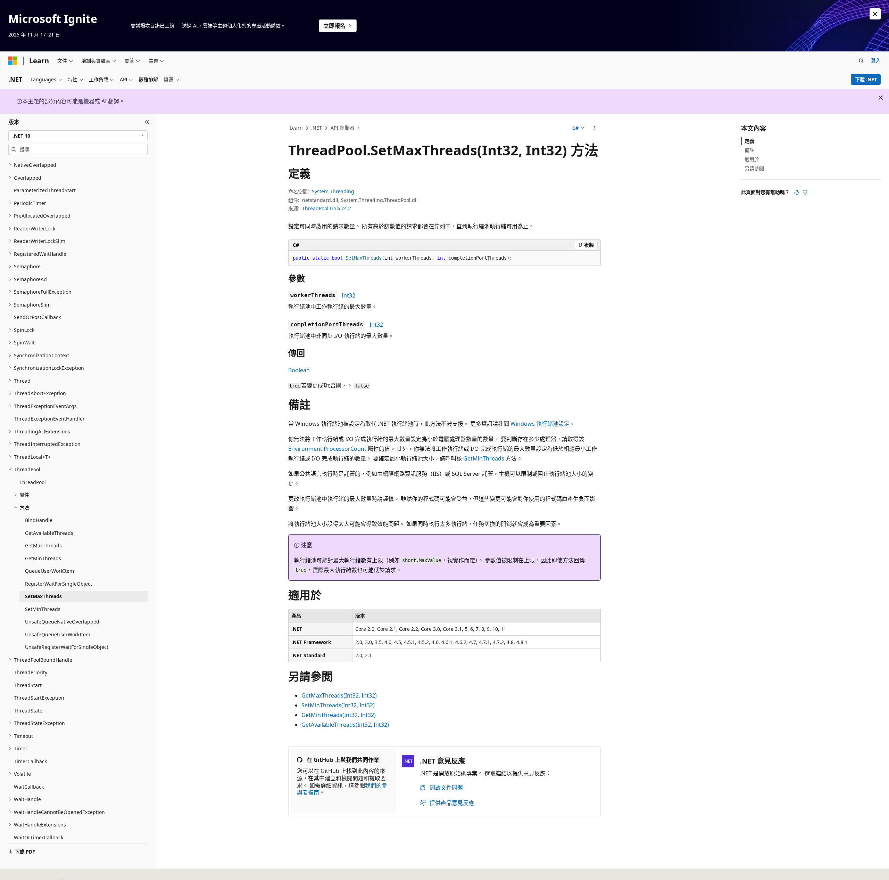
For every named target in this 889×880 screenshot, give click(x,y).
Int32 (348, 295)
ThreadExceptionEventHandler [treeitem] (49, 418)
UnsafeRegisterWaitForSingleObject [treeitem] (66, 647)
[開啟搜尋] (861, 61)
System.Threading (333, 191)
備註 (749, 150)
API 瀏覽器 (342, 127)
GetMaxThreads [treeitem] (43, 545)
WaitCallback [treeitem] (29, 786)
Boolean (299, 370)
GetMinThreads (483, 458)
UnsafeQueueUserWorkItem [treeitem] (57, 634)
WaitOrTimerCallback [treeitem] (38, 837)
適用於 (752, 159)
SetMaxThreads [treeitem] (43, 596)
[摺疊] (147, 122)
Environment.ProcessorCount (327, 449)
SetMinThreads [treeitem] (42, 609)
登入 (876, 60)
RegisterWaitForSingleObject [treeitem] (58, 583)
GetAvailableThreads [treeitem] (49, 533)
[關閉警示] (875, 13)
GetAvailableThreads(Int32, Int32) (345, 724)
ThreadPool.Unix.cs (324, 208)
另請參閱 (754, 168)
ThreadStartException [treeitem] (39, 697)
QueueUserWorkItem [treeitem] (49, 571)
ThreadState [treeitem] (28, 710)
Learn (296, 127)
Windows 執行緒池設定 (540, 423)
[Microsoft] (12, 60)
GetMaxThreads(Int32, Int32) (339, 695)
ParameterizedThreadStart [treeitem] (45, 190)
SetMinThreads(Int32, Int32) (338, 705)
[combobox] (78, 135)
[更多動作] (595, 128)
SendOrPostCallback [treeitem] (37, 317)
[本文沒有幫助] (805, 192)
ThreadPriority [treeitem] (30, 672)
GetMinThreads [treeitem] (43, 558)
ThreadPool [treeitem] (32, 482)
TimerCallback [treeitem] (30, 761)
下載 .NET (866, 79)
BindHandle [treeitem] (38, 520)
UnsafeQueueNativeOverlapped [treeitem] (62, 621)
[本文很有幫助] (796, 192)
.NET (316, 127)
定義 (749, 141)
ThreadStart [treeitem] (28, 685)
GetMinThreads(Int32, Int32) (338, 715)
